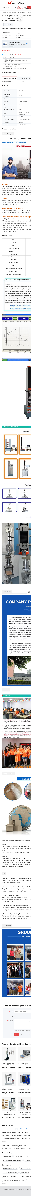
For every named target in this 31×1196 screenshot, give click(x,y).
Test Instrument (21, 12)
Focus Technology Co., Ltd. (22, 1189)
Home (3, 12)
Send (16, 1035)
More (3, 1183)
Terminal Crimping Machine (9, 1132)
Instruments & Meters (11, 12)
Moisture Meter (7, 1156)
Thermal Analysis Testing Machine (12, 1160)
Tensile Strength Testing (9, 1176)
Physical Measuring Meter (22, 1156)
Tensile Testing (25, 1172)
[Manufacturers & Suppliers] (15, 3)
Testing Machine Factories (10, 1168)
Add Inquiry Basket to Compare (12, 72)
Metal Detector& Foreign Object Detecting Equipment (16, 1135)
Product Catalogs (26, 1129)
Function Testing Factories (10, 1172)
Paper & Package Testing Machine (9, 1138)
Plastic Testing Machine (23, 1135)
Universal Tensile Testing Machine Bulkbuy (14, 1180)
